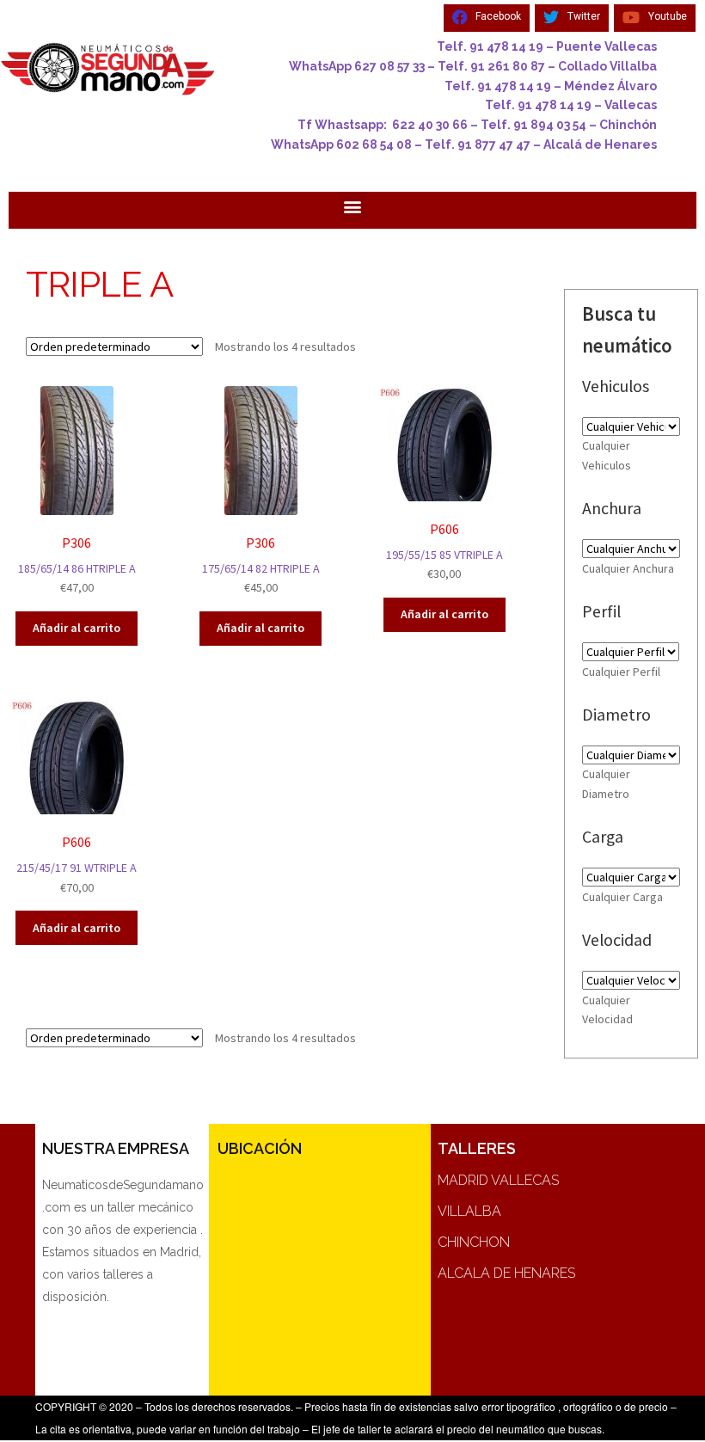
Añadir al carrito (76, 627)
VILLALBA (469, 1211)
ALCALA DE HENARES (506, 1273)
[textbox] (628, 568)
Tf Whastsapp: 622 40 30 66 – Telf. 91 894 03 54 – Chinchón (477, 125)
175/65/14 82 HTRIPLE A (261, 565)
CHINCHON (474, 1242)
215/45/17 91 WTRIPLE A (76, 864)
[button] (353, 206)
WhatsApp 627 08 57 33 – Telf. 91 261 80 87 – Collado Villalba (473, 66)
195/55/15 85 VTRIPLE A (444, 551)
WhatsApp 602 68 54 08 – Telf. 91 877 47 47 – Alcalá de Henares (464, 144)
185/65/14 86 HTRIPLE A (77, 565)
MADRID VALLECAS (498, 1180)
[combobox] (628, 568)
